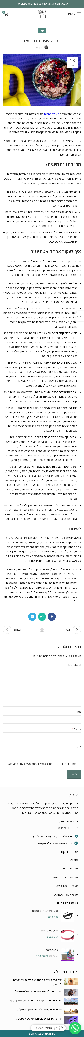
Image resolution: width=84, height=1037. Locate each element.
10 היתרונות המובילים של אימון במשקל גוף (38, 1009)
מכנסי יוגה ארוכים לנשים (65, 877)
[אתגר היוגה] (67, 954)
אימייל (76, 729)
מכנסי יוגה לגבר (69, 868)
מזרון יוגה (73, 860)
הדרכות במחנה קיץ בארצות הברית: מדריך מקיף (35, 1000)
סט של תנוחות (51, 114)
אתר (78, 746)
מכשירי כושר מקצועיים (66, 894)
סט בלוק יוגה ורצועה (67, 886)
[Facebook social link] (52, 617)
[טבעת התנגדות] (67, 935)
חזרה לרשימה (42, 630)
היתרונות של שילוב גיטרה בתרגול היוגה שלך (38, 991)
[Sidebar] (79, 316)
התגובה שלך (73, 664)
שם (78, 712)
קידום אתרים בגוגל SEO (42, 1033)
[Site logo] (42, 13)
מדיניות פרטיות (66, 828)
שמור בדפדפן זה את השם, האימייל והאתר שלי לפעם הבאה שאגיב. (41, 764)
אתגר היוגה (52, 950)
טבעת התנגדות (49, 930)
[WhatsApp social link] (42, 617)
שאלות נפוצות (66, 821)
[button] (75, 1028)
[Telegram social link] (32, 617)
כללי (42, 30)
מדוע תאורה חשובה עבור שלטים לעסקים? (39, 1018)
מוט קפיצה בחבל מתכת (45, 911)
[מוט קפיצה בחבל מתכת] (67, 915)
